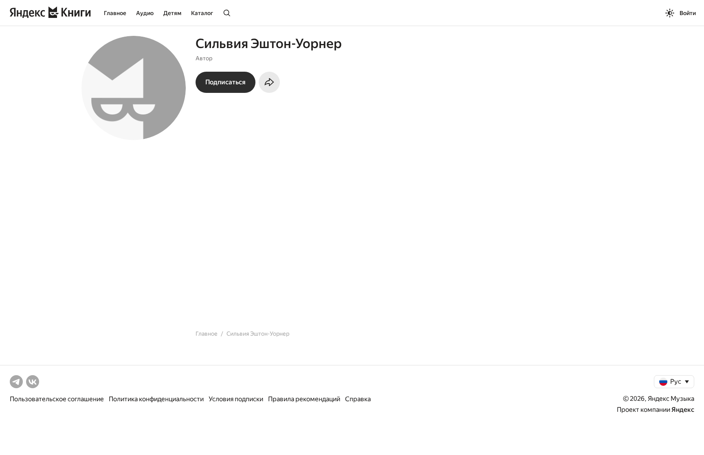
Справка (358, 399)
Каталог (202, 13)
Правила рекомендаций (304, 399)
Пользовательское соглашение (57, 399)
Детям (172, 13)
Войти (688, 13)
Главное (115, 13)
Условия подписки (236, 399)
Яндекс (682, 409)
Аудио (145, 13)
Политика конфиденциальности (156, 399)
